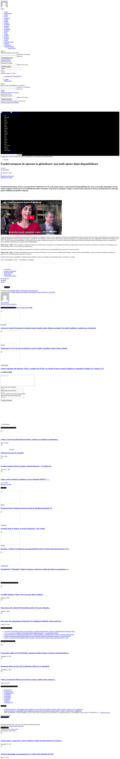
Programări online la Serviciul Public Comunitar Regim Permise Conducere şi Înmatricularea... (35, 653)
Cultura (6, 19)
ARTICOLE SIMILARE (8, 307)
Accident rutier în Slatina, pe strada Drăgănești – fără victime (23, 528)
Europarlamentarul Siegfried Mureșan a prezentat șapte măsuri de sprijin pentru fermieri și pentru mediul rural (40, 636)
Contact (6, 79)
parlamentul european (10, 276)
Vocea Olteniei (5, 169)
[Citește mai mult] (105, 712)
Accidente (7, 24)
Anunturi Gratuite (9, 46)
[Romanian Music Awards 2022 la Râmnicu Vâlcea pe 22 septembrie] (5, 663)
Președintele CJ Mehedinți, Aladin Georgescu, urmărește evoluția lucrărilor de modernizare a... (35, 569)
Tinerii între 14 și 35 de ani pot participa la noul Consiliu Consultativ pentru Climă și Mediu (34, 348)
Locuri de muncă (9, 42)
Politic (6, 15)
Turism (6, 34)
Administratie (8, 13)
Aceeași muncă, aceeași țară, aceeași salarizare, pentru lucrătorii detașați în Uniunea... (31, 741)
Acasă (2, 156)
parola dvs (20, 56)
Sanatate (6, 31)
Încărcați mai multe (6, 484)
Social (6, 16)
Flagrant (6, 23)
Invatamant (7, 29)
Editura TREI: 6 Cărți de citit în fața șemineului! (24, 290)
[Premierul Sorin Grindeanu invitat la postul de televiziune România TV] (10, 503)
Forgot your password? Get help (10, 92)
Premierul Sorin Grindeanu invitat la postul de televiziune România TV (26, 508)
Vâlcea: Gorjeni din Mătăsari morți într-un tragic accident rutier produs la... (28, 679)
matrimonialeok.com (10, 634)
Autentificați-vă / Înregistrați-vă (13, 76)
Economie (7, 18)
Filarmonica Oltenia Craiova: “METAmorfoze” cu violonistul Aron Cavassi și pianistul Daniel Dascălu (45, 634)
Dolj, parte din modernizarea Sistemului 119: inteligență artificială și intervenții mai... (31, 621)
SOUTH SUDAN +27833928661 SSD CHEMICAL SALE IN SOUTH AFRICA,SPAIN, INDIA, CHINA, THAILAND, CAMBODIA (43, 711)
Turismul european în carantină (12, 453)
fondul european (8, 272)
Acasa (6, 12)
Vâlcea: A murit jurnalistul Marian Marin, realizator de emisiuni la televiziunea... (30, 439)
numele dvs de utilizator (23, 54)
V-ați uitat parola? (6, 60)
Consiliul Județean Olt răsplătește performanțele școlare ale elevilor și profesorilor (32, 292)
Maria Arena (7, 274)
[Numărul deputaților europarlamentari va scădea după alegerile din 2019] (5, 750)
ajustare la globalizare (10, 271)
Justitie (6, 21)
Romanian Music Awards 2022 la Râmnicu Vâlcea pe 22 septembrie (25, 666)
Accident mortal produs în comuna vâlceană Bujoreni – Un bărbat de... (26, 466)
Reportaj (6, 26)
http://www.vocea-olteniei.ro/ (9, 304)
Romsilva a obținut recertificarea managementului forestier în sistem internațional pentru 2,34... (35, 549)
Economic (3, 324)
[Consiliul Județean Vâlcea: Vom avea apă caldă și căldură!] (5, 591)
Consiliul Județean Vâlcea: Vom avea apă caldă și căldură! (22, 594)
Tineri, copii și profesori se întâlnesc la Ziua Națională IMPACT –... (25, 479)
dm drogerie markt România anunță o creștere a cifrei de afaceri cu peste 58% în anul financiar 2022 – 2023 (39, 637)
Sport (5, 32)
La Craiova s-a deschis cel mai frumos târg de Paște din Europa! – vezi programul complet (33, 633)
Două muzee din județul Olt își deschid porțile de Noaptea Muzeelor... (25, 608)
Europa (6, 40)
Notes (5, 637)
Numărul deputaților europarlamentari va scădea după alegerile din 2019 (27, 754)
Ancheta (6, 27)
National (6, 38)
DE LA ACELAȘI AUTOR (24, 307)
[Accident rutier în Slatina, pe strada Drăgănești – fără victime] (10, 523)
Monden (6, 35)
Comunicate (7, 45)
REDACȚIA (8, 81)
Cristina (6, 636)
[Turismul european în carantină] (7, 449)
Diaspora (6, 43)
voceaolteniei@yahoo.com (16, 726)
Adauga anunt (12, 48)
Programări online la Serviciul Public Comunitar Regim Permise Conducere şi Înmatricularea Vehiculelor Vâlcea (44, 631)
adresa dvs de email (22, 64)
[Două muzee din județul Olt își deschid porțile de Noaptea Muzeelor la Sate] (5, 604)
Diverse (6, 37)
